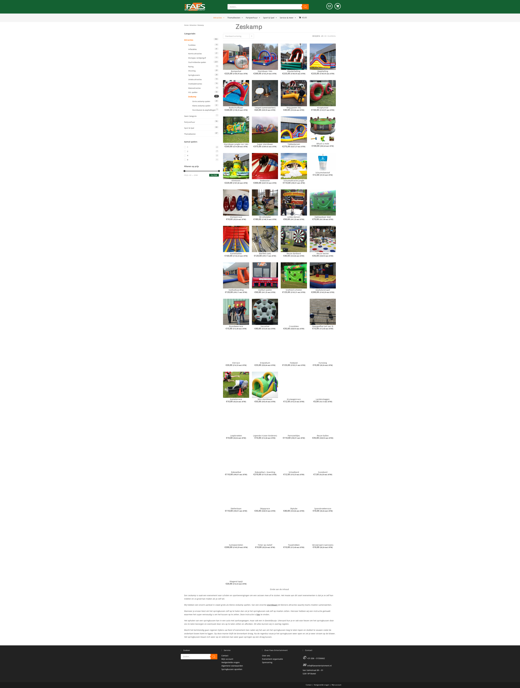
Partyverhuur (252, 17)
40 (325, 36)
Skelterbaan (236, 508)
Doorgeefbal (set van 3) (322, 326)
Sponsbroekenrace (322, 508)
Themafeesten (233, 17)
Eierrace (236, 363)
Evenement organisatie (272, 659)
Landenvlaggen (323, 399)
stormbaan (272, 605)
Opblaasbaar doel (323, 217)
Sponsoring (267, 662)
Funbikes (192, 45)
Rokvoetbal (236, 472)
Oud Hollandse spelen (197, 62)
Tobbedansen (294, 144)
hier (258, 614)
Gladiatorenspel (323, 290)
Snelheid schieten (294, 290)
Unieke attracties (195, 79)
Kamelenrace (236, 399)
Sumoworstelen (236, 545)
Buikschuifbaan (236, 107)
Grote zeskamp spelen (201, 101)
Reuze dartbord (294, 253)
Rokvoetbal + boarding (265, 472)
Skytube (293, 508)
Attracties (217, 17)
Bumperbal (236, 71)
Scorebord (322, 472)
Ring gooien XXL (294, 107)
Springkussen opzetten (231, 669)
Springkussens (194, 75)
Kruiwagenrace (294, 399)
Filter (214, 175)
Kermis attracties (195, 53)
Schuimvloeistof (323, 172)
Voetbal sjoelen (265, 290)
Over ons (266, 655)
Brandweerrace (236, 326)
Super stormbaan (265, 144)
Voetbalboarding (236, 290)
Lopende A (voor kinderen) (265, 435)
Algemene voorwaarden (232, 665)
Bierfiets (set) (265, 253)
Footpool (294, 363)
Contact (224, 655)
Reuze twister (323, 253)
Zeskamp (192, 96)
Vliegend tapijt (236, 581)
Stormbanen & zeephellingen (204, 110)
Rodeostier (265, 180)
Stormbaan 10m (265, 71)
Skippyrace (265, 508)
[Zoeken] (305, 6)
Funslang (323, 363)
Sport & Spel (268, 17)
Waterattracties (194, 88)
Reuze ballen (323, 435)
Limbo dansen (293, 217)
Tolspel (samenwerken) (265, 107)
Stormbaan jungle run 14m (236, 144)
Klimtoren (236, 180)
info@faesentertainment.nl (319, 665)
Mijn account (227, 659)
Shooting (192, 71)
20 (322, 36)
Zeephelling (322, 71)
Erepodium (265, 363)
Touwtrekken (294, 545)
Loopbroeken (236, 435)
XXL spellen (192, 92)
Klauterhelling (293, 71)
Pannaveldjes (294, 435)
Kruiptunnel (322, 107)
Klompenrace (236, 217)
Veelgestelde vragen (230, 662)
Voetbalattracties (195, 84)
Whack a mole (322, 143)
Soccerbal (265, 326)
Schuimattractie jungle (294, 180)
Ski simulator (265, 217)
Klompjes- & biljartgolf (197, 58)
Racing (191, 66)
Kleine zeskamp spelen (201, 105)
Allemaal (332, 36)
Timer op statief (265, 545)
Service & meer (286, 17)
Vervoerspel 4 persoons (322, 545)
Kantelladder (236, 253)
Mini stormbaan (265, 399)
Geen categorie (190, 116)
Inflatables (192, 49)
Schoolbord (294, 472)
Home (186, 25)
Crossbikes (294, 326)
